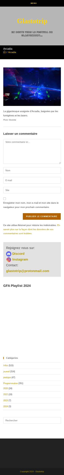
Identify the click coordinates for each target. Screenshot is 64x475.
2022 (5, 394)
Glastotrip (32, 21)
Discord (17, 253)
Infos (5, 365)
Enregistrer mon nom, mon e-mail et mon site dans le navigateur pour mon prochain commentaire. (31, 204)
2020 (5, 388)
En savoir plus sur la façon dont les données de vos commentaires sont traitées (31, 229)
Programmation (10, 383)
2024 (5, 406)
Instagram (19, 259)
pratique (7, 377)
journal (6, 371)
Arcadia (12, 52)
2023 (5, 400)
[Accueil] (4, 52)
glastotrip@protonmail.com (27, 271)
